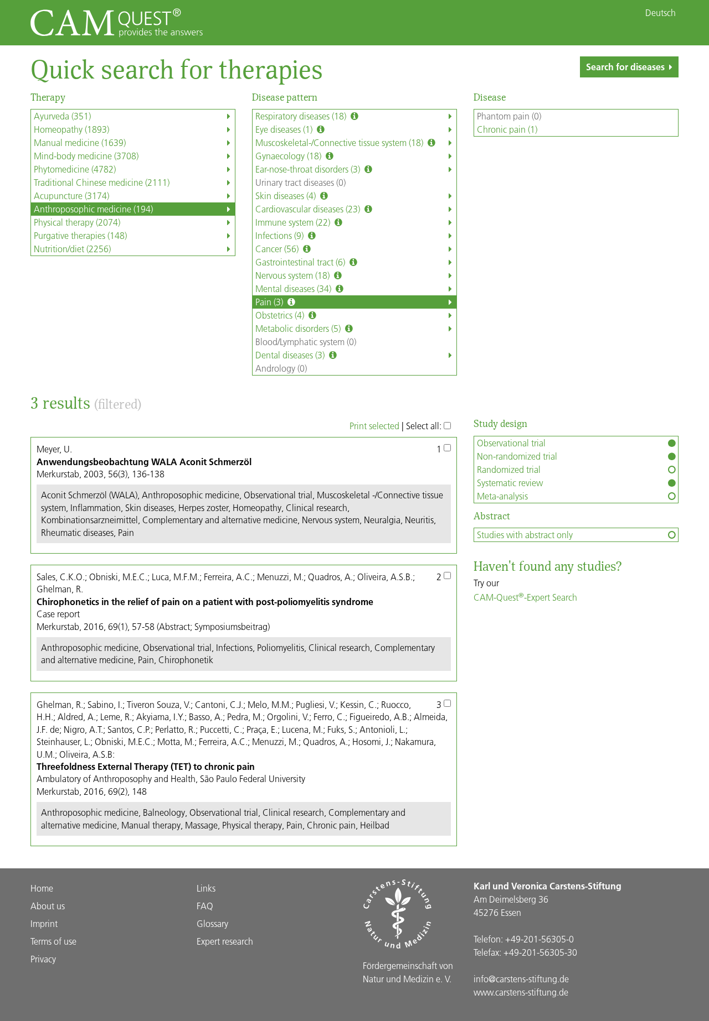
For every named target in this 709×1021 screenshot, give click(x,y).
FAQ (205, 905)
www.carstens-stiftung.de (521, 992)
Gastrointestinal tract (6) (301, 262)
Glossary (212, 923)
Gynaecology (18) (289, 156)
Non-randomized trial (517, 456)
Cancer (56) (278, 248)
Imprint (44, 923)
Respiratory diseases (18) (301, 116)
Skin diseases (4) (286, 195)
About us (47, 905)
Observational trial (511, 443)
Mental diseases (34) (294, 288)
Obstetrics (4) (280, 315)
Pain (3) (270, 302)
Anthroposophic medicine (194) (93, 209)
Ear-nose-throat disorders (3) (308, 169)
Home (41, 888)
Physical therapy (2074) (77, 222)
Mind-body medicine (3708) (86, 156)
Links (206, 888)
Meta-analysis (502, 496)
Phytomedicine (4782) (75, 169)
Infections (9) (280, 235)
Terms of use (53, 941)
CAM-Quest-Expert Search (525, 597)
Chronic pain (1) (507, 129)
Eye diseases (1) (285, 129)
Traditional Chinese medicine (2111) (101, 182)
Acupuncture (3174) (71, 195)
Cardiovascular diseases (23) (308, 209)
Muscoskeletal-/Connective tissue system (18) (340, 142)
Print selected (374, 425)
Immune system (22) (293, 222)
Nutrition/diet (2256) (72, 248)
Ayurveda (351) (62, 116)
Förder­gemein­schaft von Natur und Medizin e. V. (408, 972)
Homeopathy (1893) (71, 129)
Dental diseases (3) (291, 355)
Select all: (425, 425)
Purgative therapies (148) (80, 235)
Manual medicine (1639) (80, 142)
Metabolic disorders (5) (299, 328)
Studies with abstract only (525, 534)
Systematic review (510, 482)
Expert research (225, 941)
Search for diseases (625, 66)
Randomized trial (509, 469)
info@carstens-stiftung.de (521, 978)
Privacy (43, 959)
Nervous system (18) (293, 275)
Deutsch (660, 12)
